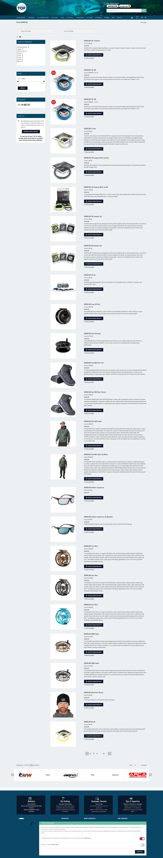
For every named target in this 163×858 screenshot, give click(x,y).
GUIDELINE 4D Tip (90, 275)
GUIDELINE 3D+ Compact (92, 41)
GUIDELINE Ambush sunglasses (94, 488)
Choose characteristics (94, 55)
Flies (62, 17)
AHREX (48, 775)
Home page (143, 22)
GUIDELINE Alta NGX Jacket (93, 421)
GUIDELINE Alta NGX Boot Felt (94, 363)
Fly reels (19, 55)
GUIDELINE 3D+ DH (90, 70)
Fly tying (19, 53)
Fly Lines (90, 17)
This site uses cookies (47, 823)
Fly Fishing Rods (43, 17)
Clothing (98, 17)
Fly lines (19, 57)
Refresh (22, 88)
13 (103, 753)
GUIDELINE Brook (89, 722)
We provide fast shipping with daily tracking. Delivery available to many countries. (31, 807)
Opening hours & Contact (31, 131)
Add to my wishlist (89, 58)
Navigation (80, 17)
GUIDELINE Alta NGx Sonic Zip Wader (96, 454)
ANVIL (92, 775)
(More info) (87, 838)
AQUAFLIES (115, 775)
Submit (43, 851)
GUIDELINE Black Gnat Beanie (93, 692)
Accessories (21, 17)
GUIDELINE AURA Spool (91, 634)
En (142, 17)
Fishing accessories (22, 47)
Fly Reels (70, 17)
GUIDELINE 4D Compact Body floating (96, 158)
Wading (106, 17)
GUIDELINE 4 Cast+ (90, 129)
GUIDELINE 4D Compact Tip (93, 216)
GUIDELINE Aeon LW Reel (92, 304)
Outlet (119, 17)
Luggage (31, 17)
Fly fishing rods (21, 51)
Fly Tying (55, 17)
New (113, 17)
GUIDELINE (86, 45)
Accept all (140, 851)
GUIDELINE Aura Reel (91, 546)
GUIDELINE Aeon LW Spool (92, 333)
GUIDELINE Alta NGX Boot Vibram (95, 392)
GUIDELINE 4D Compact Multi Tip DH (96, 187)
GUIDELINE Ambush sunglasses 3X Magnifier (98, 517)
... (100, 753)
